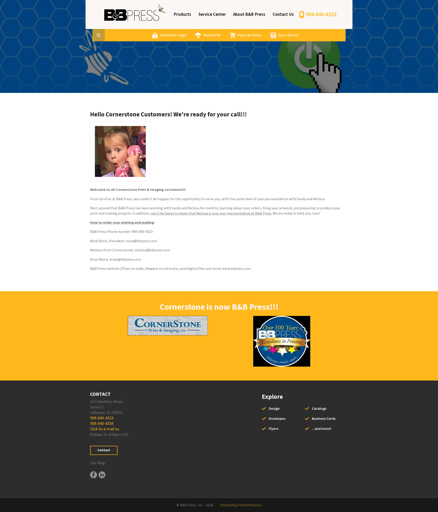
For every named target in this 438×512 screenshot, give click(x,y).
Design (274, 408)
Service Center (212, 14)
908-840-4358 (101, 423)
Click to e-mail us (104, 429)
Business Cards (324, 418)
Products (182, 14)
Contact (103, 450)
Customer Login (173, 35)
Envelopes (277, 418)
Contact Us (283, 14)
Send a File (212, 35)
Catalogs (319, 408)
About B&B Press (249, 14)
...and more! (321, 428)
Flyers (273, 428)
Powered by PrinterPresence (240, 505)
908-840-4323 (321, 14)
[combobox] (106, 35)
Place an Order (249, 35)
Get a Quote (288, 35)
